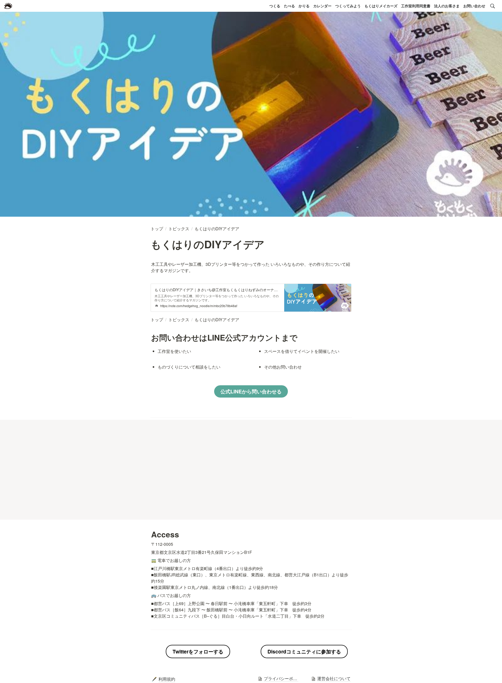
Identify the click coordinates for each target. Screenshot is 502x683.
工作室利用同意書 (415, 5)
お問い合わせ (474, 5)
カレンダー (322, 5)
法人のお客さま (447, 5)
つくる (274, 5)
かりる (304, 5)
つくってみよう (348, 5)
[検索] (492, 6)
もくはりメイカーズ (380, 5)
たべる (289, 5)
